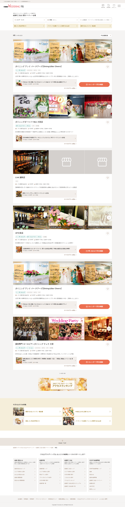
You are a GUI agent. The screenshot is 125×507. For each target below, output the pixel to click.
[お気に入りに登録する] (108, 67)
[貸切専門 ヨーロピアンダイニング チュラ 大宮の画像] (62, 329)
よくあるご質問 (103, 499)
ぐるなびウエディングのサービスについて (87, 499)
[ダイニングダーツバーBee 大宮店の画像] (62, 106)
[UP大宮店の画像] (62, 217)
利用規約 (26, 499)
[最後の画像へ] (109, 51)
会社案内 (20, 499)
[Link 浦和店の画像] (62, 162)
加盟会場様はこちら (63, 499)
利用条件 (32, 499)
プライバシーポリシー (41, 499)
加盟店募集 (72, 499)
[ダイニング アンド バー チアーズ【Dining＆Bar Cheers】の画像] (62, 51)
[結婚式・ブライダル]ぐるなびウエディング (23, 447)
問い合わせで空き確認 (95, 251)
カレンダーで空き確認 (95, 84)
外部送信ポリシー (52, 499)
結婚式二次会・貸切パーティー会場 (44, 447)
